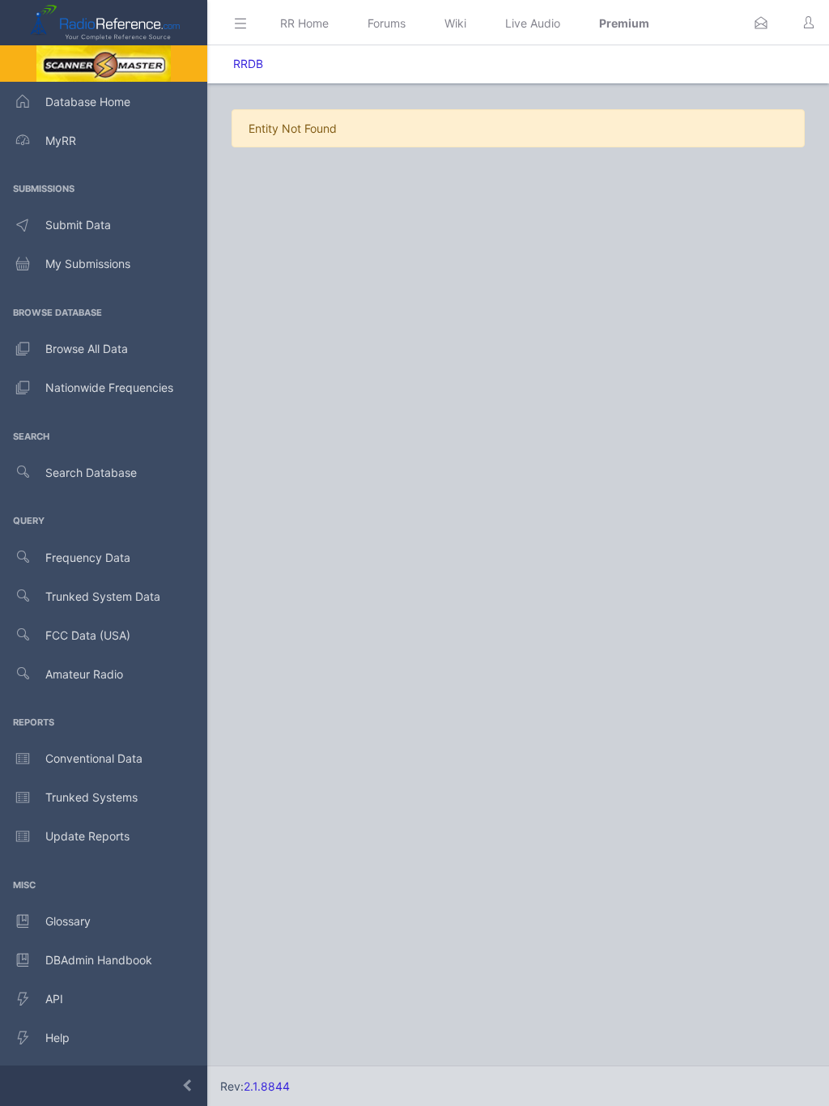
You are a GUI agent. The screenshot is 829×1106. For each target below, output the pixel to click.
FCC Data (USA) (87, 635)
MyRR (60, 140)
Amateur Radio (84, 674)
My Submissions (87, 263)
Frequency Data (87, 557)
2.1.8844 (267, 1086)
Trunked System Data (102, 596)
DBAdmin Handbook (98, 960)
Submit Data (78, 225)
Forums (387, 23)
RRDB (248, 63)
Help (57, 1037)
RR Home (304, 23)
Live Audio (532, 23)
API (54, 999)
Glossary (68, 921)
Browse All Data (86, 348)
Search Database (91, 472)
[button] (761, 22)
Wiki (455, 23)
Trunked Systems (91, 797)
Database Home (87, 101)
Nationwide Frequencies (109, 387)
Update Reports (87, 836)
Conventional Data (93, 758)
